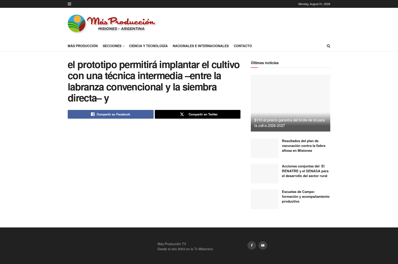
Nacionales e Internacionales (201, 45)
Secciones (112, 45)
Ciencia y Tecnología (148, 45)
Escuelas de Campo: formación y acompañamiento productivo (306, 196)
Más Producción (83, 45)
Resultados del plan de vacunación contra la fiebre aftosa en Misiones (303, 145)
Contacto (243, 45)
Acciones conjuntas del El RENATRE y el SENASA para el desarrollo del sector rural (305, 171)
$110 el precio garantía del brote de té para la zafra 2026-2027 (289, 122)
